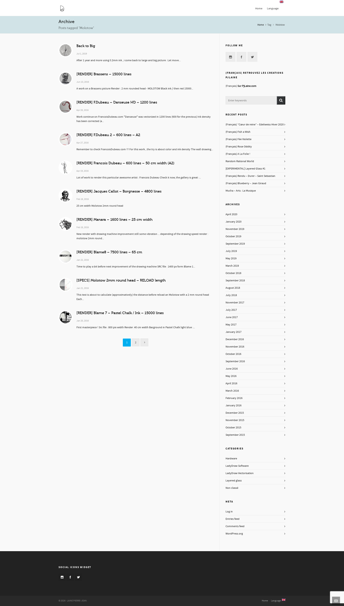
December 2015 (235, 413)
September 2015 (235, 435)
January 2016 (233, 405)
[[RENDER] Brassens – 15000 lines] (65, 78)
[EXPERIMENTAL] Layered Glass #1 (245, 168)
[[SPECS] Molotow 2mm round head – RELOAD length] (65, 285)
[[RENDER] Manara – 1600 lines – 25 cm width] (65, 224)
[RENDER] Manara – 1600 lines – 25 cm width (114, 220)
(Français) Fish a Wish (238, 132)
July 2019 (231, 251)
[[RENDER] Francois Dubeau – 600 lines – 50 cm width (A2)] (65, 167)
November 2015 (235, 420)
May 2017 (231, 324)
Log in (229, 511)
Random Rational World (240, 161)
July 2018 (231, 295)
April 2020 (231, 214)
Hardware (231, 458)
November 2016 (235, 346)
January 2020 (233, 222)
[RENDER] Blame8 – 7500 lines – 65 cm (109, 252)
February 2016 (234, 398)
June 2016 (232, 369)
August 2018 (233, 288)
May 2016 (231, 376)
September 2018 (235, 280)
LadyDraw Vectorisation (240, 473)
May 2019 (231, 258)
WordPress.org (234, 533)
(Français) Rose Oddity (239, 146)
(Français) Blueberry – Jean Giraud (246, 183)
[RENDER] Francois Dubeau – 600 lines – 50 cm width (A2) (125, 163)
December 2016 (235, 339)
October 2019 (233, 236)
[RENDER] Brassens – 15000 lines (103, 74)
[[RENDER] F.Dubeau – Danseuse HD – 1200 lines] (65, 107)
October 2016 (233, 354)
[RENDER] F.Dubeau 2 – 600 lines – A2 (108, 135)
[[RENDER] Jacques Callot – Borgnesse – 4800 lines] (65, 196)
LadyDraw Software (237, 466)
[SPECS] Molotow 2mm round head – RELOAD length (121, 280)
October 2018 (233, 273)
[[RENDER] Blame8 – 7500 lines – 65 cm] (65, 256)
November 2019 (235, 229)
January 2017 (233, 332)
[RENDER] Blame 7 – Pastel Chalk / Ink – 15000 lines (120, 313)
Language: (276, 600)
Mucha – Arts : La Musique (241, 191)
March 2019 (232, 266)
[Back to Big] (65, 50)
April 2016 (231, 383)
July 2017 (231, 310)
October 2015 (233, 427)
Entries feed (232, 519)
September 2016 (235, 361)
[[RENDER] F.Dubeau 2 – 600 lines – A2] (65, 139)
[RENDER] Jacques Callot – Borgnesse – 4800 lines (118, 191)
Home (260, 24)
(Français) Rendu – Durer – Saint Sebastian (250, 176)
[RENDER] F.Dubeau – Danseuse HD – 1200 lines (116, 102)
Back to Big (85, 46)
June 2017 (232, 317)
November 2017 (235, 302)
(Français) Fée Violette (238, 139)
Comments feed (235, 526)
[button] (281, 100)
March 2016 (232, 391)
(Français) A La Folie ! (238, 154)
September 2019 (235, 244)
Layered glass (234, 480)
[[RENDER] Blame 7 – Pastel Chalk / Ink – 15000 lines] (65, 317)
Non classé (232, 488)
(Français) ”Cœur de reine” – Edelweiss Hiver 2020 (255, 124)
